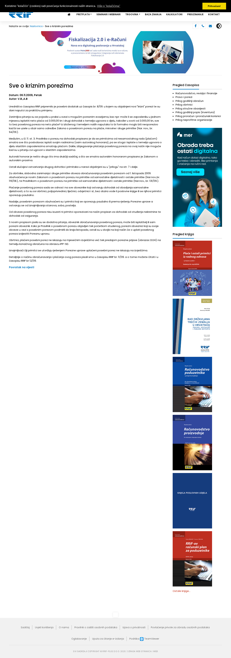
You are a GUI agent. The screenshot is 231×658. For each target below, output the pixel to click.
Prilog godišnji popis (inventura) (195, 112)
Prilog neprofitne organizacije (194, 120)
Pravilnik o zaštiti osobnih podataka (95, 627)
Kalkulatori (174, 14)
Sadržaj (25, 627)
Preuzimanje (195, 14)
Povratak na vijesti (21, 267)
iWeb (155, 651)
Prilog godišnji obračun (190, 101)
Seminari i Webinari (108, 14)
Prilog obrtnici (184, 104)
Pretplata (83, 14)
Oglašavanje (79, 638)
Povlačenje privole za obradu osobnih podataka (180, 627)
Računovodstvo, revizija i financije (196, 93)
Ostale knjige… (181, 591)
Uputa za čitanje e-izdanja (108, 638)
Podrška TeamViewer (144, 638)
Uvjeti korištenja (44, 627)
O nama (64, 627)
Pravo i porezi (184, 97)
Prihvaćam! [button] (214, 6)
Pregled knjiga (183, 234)
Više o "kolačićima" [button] (108, 6)
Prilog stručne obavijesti (190, 108)
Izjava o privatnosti (134, 627)
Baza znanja (153, 14)
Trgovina (131, 14)
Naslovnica (36, 26)
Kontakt (214, 14)
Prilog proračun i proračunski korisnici (198, 116)
